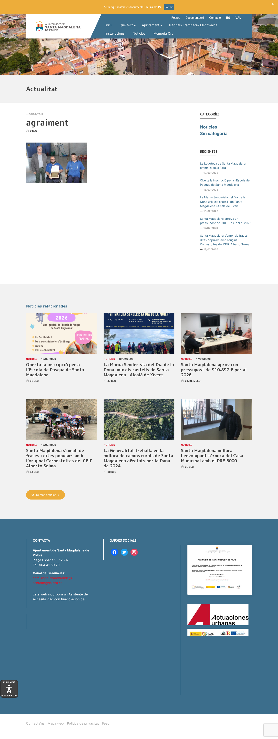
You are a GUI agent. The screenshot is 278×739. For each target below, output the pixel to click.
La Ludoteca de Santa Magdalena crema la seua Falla (223, 166)
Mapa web (56, 723)
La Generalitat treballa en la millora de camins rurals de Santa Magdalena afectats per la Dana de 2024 (138, 458)
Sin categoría (214, 133)
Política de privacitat (83, 723)
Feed (105, 723)
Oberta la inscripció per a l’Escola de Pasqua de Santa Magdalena (225, 183)
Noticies (208, 127)
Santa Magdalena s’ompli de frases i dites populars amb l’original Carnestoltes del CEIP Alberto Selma (225, 240)
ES (228, 17)
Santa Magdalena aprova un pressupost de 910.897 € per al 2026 (225, 221)
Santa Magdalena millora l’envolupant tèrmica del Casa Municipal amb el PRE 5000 (212, 456)
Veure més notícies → (45, 494)
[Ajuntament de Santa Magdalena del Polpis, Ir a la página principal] (58, 26)
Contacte (215, 17)
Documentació (194, 17)
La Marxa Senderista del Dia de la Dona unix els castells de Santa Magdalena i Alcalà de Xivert (222, 201)
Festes (175, 17)
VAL (238, 17)
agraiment (47, 122)
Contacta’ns (35, 723)
